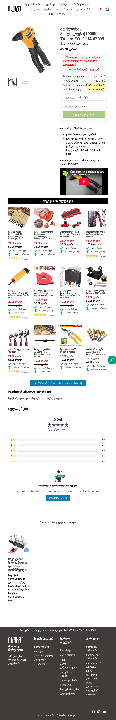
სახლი (65, 4)
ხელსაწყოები (33, 4)
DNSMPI (90, 694)
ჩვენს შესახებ (41, 646)
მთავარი (25, 630)
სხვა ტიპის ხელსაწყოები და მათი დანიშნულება (17, 564)
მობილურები (81, 4)
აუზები (80, 9)
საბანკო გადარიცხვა (78, 85)
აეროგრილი (67, 655)
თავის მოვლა (51, 9)
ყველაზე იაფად (57, 13)
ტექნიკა (51, 4)
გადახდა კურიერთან (78, 76)
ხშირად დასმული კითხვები (91, 674)
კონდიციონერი (69, 680)
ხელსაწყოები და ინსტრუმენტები (43, 398)
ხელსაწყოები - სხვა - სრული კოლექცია (56, 383)
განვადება (72, 80)
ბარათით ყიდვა (75, 89)
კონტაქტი (39, 664)
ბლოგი (38, 651)
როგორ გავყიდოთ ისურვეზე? (92, 686)
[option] (10, 83)
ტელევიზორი (68, 693)
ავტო (34, 9)
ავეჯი (67, 9)
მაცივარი (65, 684)
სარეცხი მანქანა (69, 689)
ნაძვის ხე (65, 650)
